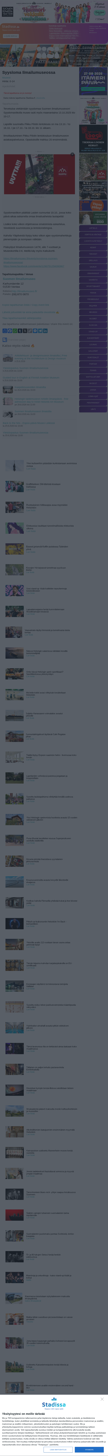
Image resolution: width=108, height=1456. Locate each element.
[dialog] (54, 1425)
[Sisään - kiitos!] (103, 1400)
